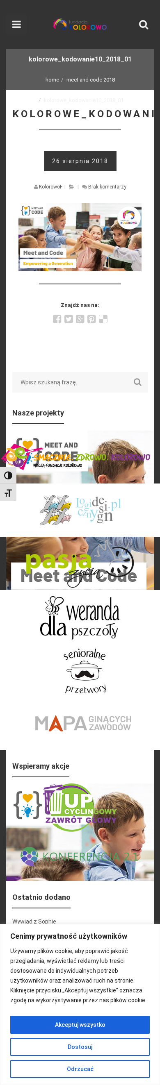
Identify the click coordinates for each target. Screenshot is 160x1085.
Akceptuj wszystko (80, 1024)
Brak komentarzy (107, 187)
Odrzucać (80, 1069)
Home (52, 80)
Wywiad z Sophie (34, 921)
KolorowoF (50, 187)
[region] (80, 1004)
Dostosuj (80, 1047)
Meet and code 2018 (90, 80)
